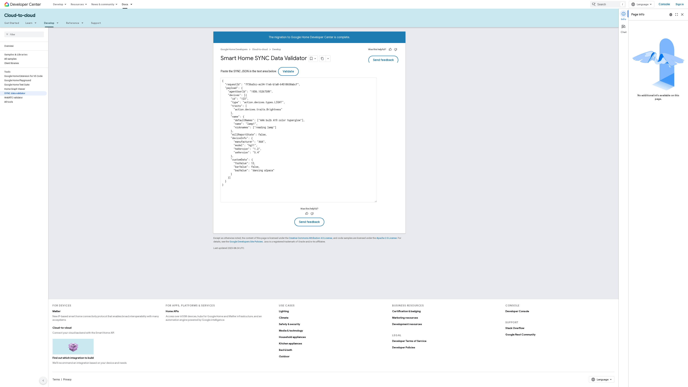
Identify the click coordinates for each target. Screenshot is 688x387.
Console (664, 4)
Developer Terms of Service (409, 341)
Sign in (680, 4)
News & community (102, 4)
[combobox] (608, 4)
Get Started (11, 23)
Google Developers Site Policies (246, 241)
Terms (56, 379)
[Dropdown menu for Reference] (83, 23)
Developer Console (517, 311)
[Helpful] (390, 49)
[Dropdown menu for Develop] (58, 23)
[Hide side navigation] (43, 380)
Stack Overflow (514, 328)
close (682, 14)
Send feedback (383, 60)
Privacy (67, 379)
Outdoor (284, 356)
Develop (58, 4)
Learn (28, 23)
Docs (125, 4)
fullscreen (676, 14)
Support (96, 23)
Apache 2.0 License (386, 238)
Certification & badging (406, 311)
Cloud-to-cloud (19, 15)
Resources (77, 4)
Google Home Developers (234, 49)
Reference (72, 23)
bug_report (671, 14)
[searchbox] (24, 34)
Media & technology (291, 330)
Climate (283, 317)
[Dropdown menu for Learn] (36, 23)
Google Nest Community (520, 334)
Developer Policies (403, 347)
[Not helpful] (395, 49)
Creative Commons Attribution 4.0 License (310, 238)
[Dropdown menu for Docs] (132, 4)
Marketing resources (405, 317)
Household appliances (292, 337)
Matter (56, 311)
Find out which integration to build (73, 357)
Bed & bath (285, 350)
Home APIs (172, 311)
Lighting (284, 311)
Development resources (407, 324)
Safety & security (289, 324)
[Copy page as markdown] (322, 59)
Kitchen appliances (290, 343)
